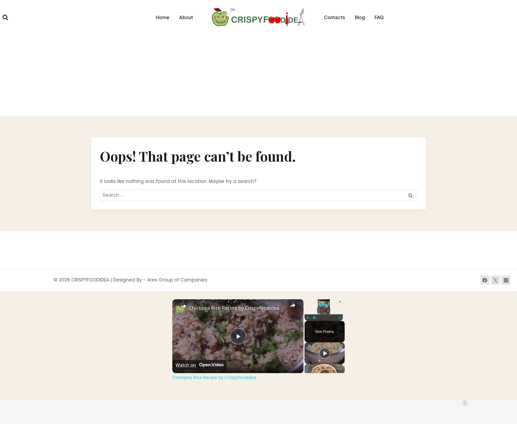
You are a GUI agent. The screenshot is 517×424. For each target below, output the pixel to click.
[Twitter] (495, 280)
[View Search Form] (5, 17)
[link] (181, 308)
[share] (293, 305)
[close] (464, 403)
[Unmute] (314, 317)
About (186, 17)
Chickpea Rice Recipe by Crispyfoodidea (234, 308)
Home (162, 17)
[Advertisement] (258, 75)
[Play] (308, 317)
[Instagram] (506, 280)
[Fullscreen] (339, 317)
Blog (360, 17)
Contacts (334, 17)
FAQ (379, 17)
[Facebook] (485, 280)
